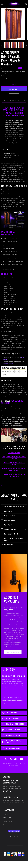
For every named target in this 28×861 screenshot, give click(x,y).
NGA (4, 825)
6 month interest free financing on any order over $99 (14, 469)
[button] (2, 4)
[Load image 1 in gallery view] (7, 45)
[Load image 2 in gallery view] (14, 45)
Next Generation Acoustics (15, 858)
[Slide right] (26, 45)
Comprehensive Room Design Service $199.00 (14, 457)
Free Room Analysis (14, 452)
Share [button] (4, 485)
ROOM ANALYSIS (7, 818)
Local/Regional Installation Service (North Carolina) (14, 475)
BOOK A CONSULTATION (12, 652)
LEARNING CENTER (7, 821)
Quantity (3, 76)
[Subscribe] (23, 770)
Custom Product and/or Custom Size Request (14, 463)
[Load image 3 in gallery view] (21, 45)
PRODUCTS (5, 814)
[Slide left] (1, 45)
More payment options (14, 93)
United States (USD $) (13, 847)
